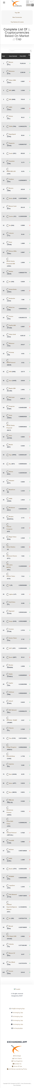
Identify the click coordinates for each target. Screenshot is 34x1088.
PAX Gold (11, 397)
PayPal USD (12, 325)
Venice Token (13, 638)
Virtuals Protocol (11, 833)
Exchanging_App (18, 1012)
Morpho (11, 517)
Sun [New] (12, 962)
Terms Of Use (17, 1066)
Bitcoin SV (12, 953)
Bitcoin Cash (12, 206)
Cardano (11, 179)
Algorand (11, 611)
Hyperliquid (12, 134)
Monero (11, 188)
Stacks (11, 869)
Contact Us (17, 1064)
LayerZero (12, 885)
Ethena (11, 472)
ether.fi (11, 701)
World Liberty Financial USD (11, 262)
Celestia (11, 944)
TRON (10, 126)
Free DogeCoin (17, 1061)
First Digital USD (11, 936)
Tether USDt (12, 80)
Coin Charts (18, 1058)
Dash (10, 774)
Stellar (11, 198)
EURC (10, 858)
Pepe (10, 455)
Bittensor (11, 343)
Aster (10, 436)
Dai (10, 225)
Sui (10, 282)
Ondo (10, 415)
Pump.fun (12, 406)
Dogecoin (12, 143)
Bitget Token (12, 537)
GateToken (12, 602)
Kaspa (11, 621)
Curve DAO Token (10, 823)
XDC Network (13, 710)
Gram (10, 242)
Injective (11, 764)
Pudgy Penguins (11, 747)
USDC (10, 107)
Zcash (10, 153)
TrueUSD (11, 840)
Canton (11, 216)
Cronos (11, 316)
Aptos (10, 783)
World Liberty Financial (11, 427)
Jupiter (11, 683)
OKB (10, 372)
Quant (10, 657)
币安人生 (11, 800)
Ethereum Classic (12, 556)
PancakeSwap (11, 756)
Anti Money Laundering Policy (17, 1069)
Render (11, 665)
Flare (10, 738)
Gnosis (11, 971)
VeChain (11, 849)
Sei (10, 918)
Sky (10, 464)
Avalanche (12, 298)
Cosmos (11, 629)
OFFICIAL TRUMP (12, 720)
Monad (11, 926)
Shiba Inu (11, 307)
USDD (10, 499)
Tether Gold (12, 334)
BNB (10, 99)
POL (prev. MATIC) (10, 566)
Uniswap (11, 352)
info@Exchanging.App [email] (18, 1008)
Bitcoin (11, 62)
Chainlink (11, 161)
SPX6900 (11, 876)
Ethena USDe (13, 251)
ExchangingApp (18, 1028)
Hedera (11, 271)
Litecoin (11, 233)
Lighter (11, 594)
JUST (10, 648)
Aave (10, 381)
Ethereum (11, 71)
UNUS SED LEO (11, 171)
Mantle (11, 445)
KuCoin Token (11, 576)
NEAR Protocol (11, 362)
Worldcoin (12, 508)
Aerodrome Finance (10, 811)
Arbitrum (11, 692)
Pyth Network (13, 894)
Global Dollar (13, 289)
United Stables (11, 547)
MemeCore (12, 490)
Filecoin (11, 728)
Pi (9, 585)
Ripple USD (12, 388)
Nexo (10, 792)
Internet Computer (9, 528)
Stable (11, 674)
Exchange (17, 1056)
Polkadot (11, 481)
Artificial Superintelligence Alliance (12, 907)
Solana (11, 116)
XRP (10, 90)
